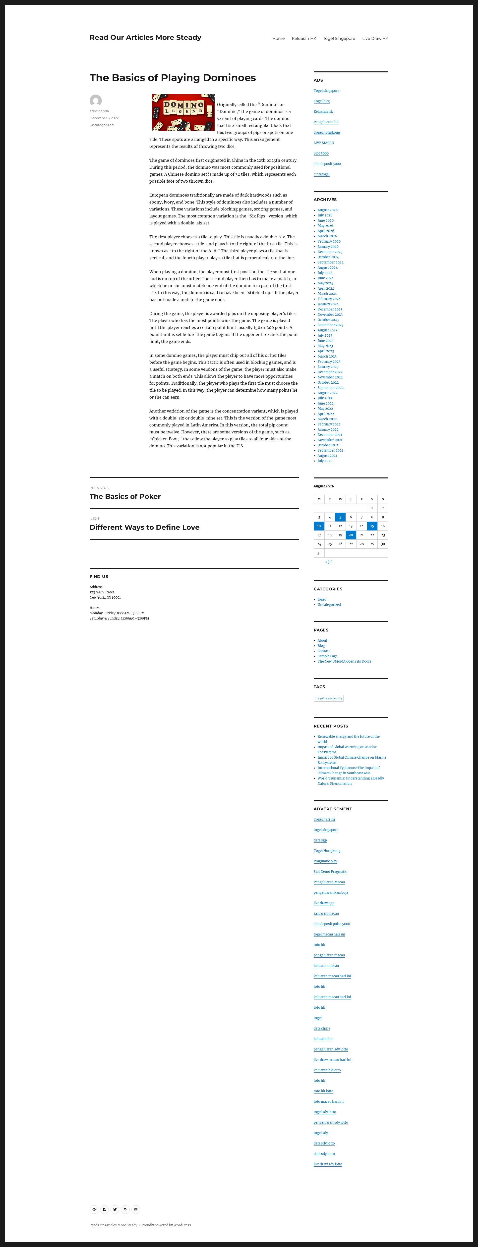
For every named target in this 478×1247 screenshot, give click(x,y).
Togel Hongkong (327, 851)
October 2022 (328, 382)
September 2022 (331, 388)
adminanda (99, 111)
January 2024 (328, 304)
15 (372, 526)
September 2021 (330, 450)
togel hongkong (328, 698)
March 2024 (327, 294)
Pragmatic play (325, 861)
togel (322, 599)
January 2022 (328, 429)
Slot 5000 (321, 153)
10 (319, 526)
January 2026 (328, 247)
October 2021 (328, 445)
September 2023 (330, 325)
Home (278, 38)
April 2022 (326, 414)
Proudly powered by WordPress (166, 1225)
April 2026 (326, 231)
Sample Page (328, 656)
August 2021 (327, 456)
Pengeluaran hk (326, 122)
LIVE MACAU (324, 143)
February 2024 (329, 299)
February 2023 (329, 362)
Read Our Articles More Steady (145, 37)
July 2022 (325, 398)
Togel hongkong (327, 132)
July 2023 (325, 335)
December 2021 (330, 435)
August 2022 (328, 393)
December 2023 (330, 309)
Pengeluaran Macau (329, 882)
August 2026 (328, 210)
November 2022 (330, 377)
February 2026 (329, 241)
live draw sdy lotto (328, 1164)
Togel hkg (322, 101)
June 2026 (326, 220)
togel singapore (326, 830)
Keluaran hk (323, 111)
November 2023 (330, 314)
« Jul (328, 562)
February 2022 (329, 424)
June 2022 (326, 403)
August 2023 (327, 330)
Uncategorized (102, 125)
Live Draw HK (375, 38)
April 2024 (326, 288)
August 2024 (328, 267)
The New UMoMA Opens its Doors (344, 661)
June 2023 (325, 341)
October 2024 (328, 257)
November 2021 (330, 440)
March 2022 (327, 419)
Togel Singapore (339, 38)
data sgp (320, 840)
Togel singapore (326, 91)
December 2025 (330, 252)
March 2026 (327, 236)
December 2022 (330, 372)
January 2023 (328, 367)
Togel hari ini (324, 819)
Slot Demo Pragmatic (330, 872)
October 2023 (328, 320)
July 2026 (325, 215)
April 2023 (326, 351)
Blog (321, 646)
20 (351, 535)
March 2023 (327, 356)
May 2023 (325, 346)
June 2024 (326, 278)
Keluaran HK (304, 38)
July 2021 (325, 461)
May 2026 (325, 226)
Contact (324, 651)
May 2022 (325, 409)
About (322, 640)
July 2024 (325, 273)
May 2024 (325, 283)
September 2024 (331, 262)
